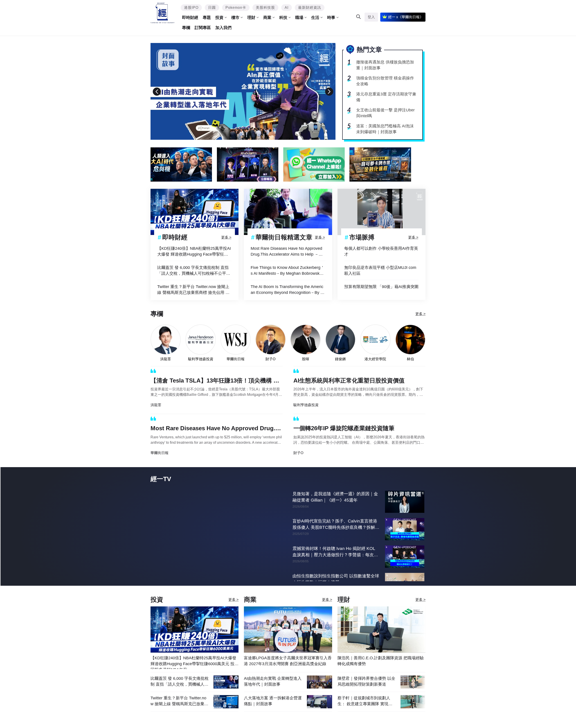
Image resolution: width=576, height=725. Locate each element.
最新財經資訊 (309, 7)
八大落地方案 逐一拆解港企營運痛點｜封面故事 (273, 710)
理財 (251, 17)
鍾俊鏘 (340, 359)
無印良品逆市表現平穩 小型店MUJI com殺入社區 (380, 270)
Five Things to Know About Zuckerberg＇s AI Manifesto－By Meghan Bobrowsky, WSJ (287, 270)
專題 (207, 17)
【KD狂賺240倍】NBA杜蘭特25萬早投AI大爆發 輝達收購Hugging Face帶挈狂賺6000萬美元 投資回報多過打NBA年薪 (194, 251)
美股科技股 (265, 7)
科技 (283, 17)
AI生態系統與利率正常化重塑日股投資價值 (349, 380)
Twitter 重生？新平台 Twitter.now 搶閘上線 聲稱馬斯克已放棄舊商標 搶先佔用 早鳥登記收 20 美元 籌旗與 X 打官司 (193, 289)
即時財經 (190, 17)
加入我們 (223, 27)
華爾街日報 (236, 359)
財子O (270, 359)
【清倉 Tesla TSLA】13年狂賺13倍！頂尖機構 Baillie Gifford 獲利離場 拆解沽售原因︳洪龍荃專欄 (216, 381)
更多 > (226, 237)
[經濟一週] (163, 13)
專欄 (186, 27)
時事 (331, 17)
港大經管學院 (375, 359)
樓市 (235, 17)
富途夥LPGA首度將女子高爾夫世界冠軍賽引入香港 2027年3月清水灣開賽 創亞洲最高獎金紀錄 (288, 670)
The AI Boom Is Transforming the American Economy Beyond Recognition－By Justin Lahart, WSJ (288, 289)
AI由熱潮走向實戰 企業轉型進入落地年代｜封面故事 (273, 690)
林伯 (410, 359)
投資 (219, 17)
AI (286, 7)
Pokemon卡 (235, 7)
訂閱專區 (203, 27)
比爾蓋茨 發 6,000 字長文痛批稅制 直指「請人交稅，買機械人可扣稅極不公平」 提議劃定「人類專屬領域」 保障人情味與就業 (194, 270)
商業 (267, 17)
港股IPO (191, 7)
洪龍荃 (165, 359)
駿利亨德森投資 (200, 359)
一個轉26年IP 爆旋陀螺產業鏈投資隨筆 (343, 428)
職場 (299, 17)
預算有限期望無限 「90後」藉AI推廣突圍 (381, 286)
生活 (315, 17)
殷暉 (305, 359)
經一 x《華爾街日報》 (405, 17)
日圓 (212, 7)
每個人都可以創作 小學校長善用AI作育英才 (381, 251)
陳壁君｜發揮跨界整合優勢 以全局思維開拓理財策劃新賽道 (366, 690)
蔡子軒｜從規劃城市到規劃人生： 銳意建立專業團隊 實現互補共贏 (365, 710)
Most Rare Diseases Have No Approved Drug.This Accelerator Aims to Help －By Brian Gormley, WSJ (287, 251)
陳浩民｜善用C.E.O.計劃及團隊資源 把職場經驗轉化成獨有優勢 (381, 670)
